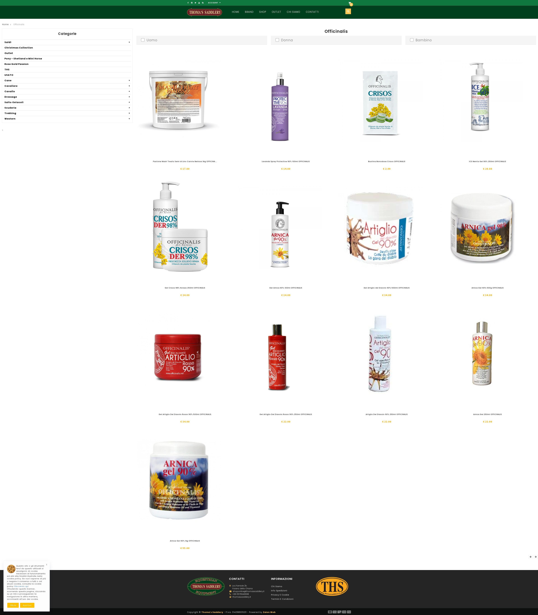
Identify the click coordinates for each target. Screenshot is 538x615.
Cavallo (67, 91)
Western (67, 118)
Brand (249, 12)
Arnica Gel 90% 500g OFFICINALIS (488, 288)
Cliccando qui (21, 586)
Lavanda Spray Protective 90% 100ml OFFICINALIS (286, 161)
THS (7, 69)
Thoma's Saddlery (212, 612)
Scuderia (67, 107)
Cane (67, 80)
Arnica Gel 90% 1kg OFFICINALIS (185, 541)
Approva (27, 605)
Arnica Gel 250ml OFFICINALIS (487, 414)
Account (213, 3)
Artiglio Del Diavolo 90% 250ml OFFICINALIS (387, 414)
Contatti (312, 12)
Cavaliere (67, 86)
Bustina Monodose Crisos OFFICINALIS (386, 161)
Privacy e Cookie (280, 594)
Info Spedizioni (279, 590)
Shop (262, 12)
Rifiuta (13, 605)
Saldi (67, 42)
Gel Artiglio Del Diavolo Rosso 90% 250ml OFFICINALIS (286, 414)
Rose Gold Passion (16, 64)
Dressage (67, 96)
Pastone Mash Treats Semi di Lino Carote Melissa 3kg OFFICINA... (185, 161)
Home (235, 12)
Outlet (276, 12)
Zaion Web (269, 612)
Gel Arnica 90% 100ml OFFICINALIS (285, 288)
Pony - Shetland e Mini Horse (23, 58)
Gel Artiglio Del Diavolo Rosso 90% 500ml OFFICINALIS (185, 414)
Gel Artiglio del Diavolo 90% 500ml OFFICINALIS (387, 288)
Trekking (67, 113)
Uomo (152, 40)
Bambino (424, 40)
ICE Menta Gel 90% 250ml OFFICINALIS (487, 161)
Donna (287, 40)
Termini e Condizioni (282, 599)
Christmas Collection (18, 47)
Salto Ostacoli (67, 102)
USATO (8, 75)
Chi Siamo (293, 12)
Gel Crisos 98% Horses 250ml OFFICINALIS (185, 288)
